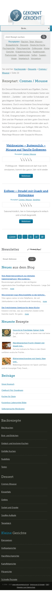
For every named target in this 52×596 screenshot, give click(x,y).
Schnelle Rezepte (9, 579)
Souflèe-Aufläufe (8, 515)
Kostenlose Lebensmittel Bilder (14, 403)
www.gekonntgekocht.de (20, 584)
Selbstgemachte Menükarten (13, 409)
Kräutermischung (23, 52)
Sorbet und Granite (9, 507)
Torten (4, 467)
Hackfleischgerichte (10, 556)
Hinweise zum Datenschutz (26, 587)
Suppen (42, 55)
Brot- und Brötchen (9, 435)
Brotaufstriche (12, 45)
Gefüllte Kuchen (8, 451)
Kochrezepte (20, 69)
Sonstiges (36, 200)
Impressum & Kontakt (37, 584)
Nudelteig (5, 459)
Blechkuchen (7, 427)
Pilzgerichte (6, 571)
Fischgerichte (9, 48)
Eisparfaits (6, 492)
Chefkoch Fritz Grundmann (12, 390)
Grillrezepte (37, 48)
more (12, 289)
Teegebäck (6, 523)
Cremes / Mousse (29, 154)
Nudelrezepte (39, 52)
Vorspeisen (36, 58)
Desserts (24, 45)
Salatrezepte (24, 55)
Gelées (4, 499)
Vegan (14, 58)
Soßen (34, 55)
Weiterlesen (26, 176)
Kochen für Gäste (9, 396)
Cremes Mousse (9, 484)
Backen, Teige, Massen (31, 41)
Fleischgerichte (23, 48)
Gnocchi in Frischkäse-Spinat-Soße (28, 330)
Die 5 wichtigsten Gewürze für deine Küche (21, 308)
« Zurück (12, 237)
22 (36, 237)
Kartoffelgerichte (8, 564)
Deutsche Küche (37, 45)
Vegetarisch (23, 58)
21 (31, 237)
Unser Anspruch (8, 384)
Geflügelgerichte (8, 548)
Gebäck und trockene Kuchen (14, 443)
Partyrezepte (11, 55)
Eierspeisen (6, 540)
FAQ (47, 584)
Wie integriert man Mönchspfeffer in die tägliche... (24, 295)
